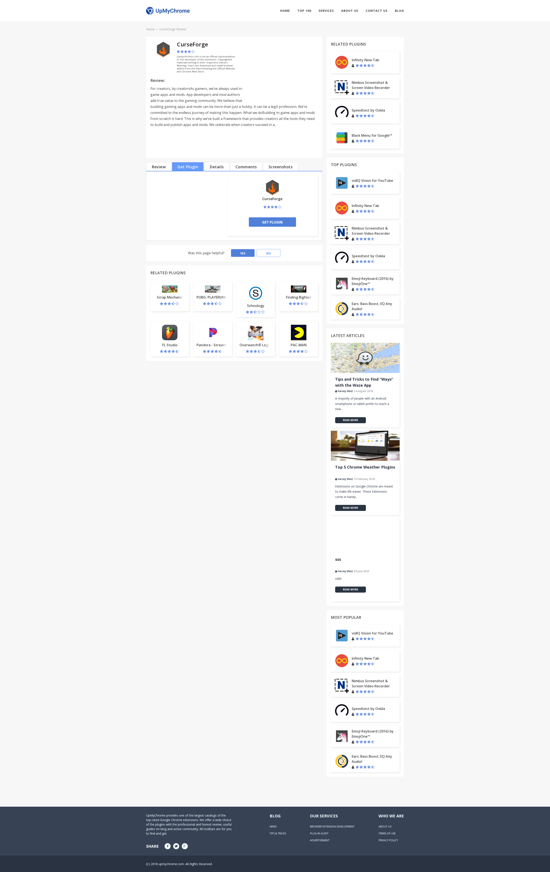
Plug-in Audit (319, 833)
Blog (399, 11)
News (273, 826)
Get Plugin (187, 166)
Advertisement (320, 840)
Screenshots (281, 166)
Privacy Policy (388, 840)
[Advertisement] (282, 71)
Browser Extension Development (332, 826)
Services (326, 11)
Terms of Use (387, 833)
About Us (349, 11)
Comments (246, 166)
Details (217, 166)
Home (285, 11)
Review (159, 166)
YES (242, 253)
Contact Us (377, 11)
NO (268, 253)
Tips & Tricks (278, 833)
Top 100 (304, 11)
